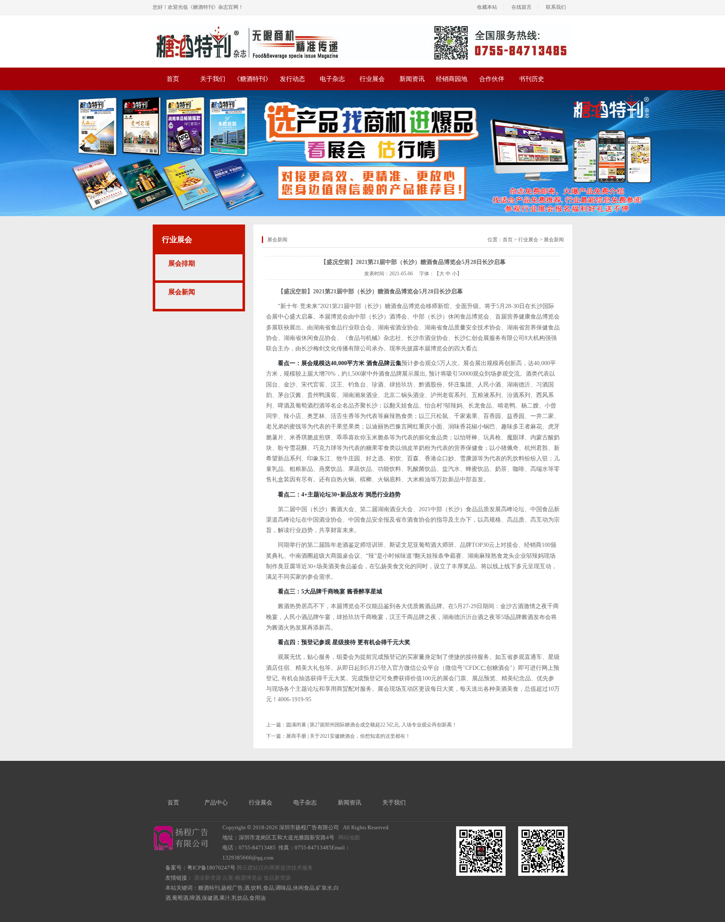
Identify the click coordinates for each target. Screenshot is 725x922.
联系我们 (556, 7)
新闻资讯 (412, 79)
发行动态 (292, 79)
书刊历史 (531, 79)
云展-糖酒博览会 (242, 878)
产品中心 (216, 802)
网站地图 (349, 837)
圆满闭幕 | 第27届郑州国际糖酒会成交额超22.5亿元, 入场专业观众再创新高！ (371, 725)
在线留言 (521, 7)
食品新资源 (277, 878)
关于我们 (212, 79)
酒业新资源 (207, 878)
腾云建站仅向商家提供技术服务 (275, 868)
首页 (173, 79)
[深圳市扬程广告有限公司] (362, 26)
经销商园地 (451, 79)
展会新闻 (181, 291)
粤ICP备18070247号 (211, 868)
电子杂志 (332, 79)
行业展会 (372, 79)
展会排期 (181, 263)
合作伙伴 (491, 79)
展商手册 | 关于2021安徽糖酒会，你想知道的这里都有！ (348, 736)
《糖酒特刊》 (252, 79)
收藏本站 (487, 7)
